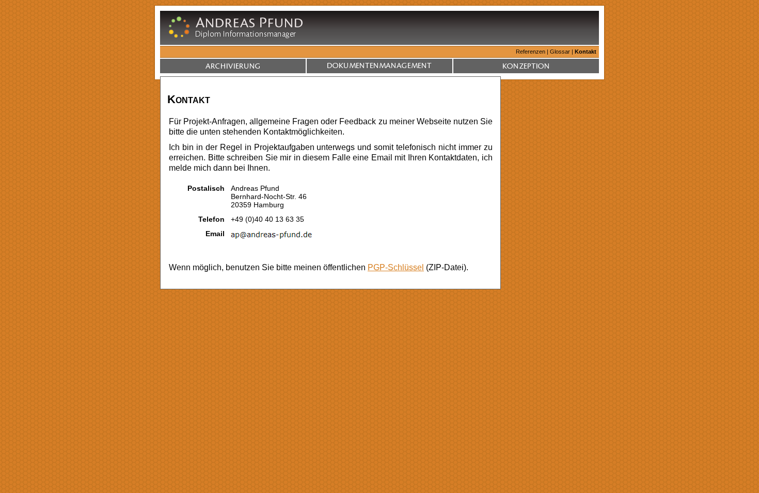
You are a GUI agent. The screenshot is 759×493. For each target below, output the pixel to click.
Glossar (560, 51)
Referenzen (530, 51)
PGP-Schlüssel (396, 267)
